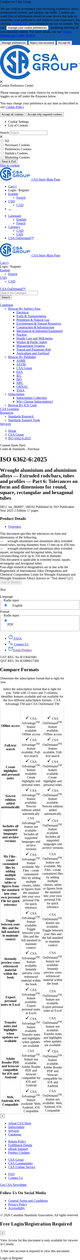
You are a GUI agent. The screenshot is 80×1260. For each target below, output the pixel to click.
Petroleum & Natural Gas (32, 320)
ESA (19, 372)
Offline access (10, 726)
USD (11, 201)
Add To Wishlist (11, 582)
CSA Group (24, 368)
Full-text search (10, 747)
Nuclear (21, 334)
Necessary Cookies (17, 145)
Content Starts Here (12, 445)
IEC (19, 375)
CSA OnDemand (52, 710)
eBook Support (18, 1149)
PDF (10, 624)
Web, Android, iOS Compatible (10, 1100)
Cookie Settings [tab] (18, 121)
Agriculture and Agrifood (32, 353)
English (21, 219)
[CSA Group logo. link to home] (40, 78)
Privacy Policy (17, 1204)
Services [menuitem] (5, 424)
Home (12, 431)
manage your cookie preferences (27, 27)
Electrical (22, 312)
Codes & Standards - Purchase (19, 449)
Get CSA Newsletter (13, 1185)
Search (4, 132)
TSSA (20, 390)
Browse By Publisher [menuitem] (22, 357)
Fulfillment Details (20, 1145)
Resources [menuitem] (6, 412)
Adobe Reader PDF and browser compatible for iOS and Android (10, 1068)
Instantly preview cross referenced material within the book (10, 968)
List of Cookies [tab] (18, 125)
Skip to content (9, 165)
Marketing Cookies (17, 157)
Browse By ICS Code (22, 405)
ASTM (21, 364)
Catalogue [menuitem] (6, 305)
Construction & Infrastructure (35, 327)
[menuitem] (48, 312)
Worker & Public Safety (31, 342)
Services (13, 1130)
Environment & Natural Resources (38, 323)
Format (4, 611)
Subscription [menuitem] (16, 394)
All (7, 141)
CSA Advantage (31, 710)
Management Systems (30, 346)
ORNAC (22, 386)
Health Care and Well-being (34, 338)
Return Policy (17, 1141)
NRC (19, 383)
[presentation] (1, 81)
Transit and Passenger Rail (33, 349)
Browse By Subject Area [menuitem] (24, 308)
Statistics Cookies (16, 153)
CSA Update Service (21, 1167)
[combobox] (19, 293)
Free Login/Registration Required (36, 1224)
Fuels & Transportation (31, 316)
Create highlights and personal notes (10, 772)
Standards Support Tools (24, 420)
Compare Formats (19, 669)
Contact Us (15, 1178)
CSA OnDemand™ (21, 238)
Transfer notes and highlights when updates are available (10, 1032)
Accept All (19, 23)
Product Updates (19, 1152)
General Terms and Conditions (28, 1200)
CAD (20, 205)
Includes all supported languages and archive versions (10, 833)
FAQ (11, 1174)
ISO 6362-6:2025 (19, 438)
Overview (14, 526)
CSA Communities (20, 1163)
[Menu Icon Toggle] (9, 210)
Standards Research (21, 416)
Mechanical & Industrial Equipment (39, 331)
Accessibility (16, 1208)
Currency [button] (14, 227)
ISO (19, 379)
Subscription (16, 1127)
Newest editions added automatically (10, 801)
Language (6, 596)
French (20, 197)
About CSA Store (19, 1123)
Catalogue (14, 1134)
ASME (21, 360)
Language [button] (14, 216)
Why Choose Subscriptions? (34, 401)
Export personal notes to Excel (10, 1000)
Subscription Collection (31, 398)
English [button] (13, 194)
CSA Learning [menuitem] (9, 409)
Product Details (13, 518)
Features (10, 710)
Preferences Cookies (18, 149)
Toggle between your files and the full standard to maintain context (10, 930)
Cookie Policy (15, 107)
